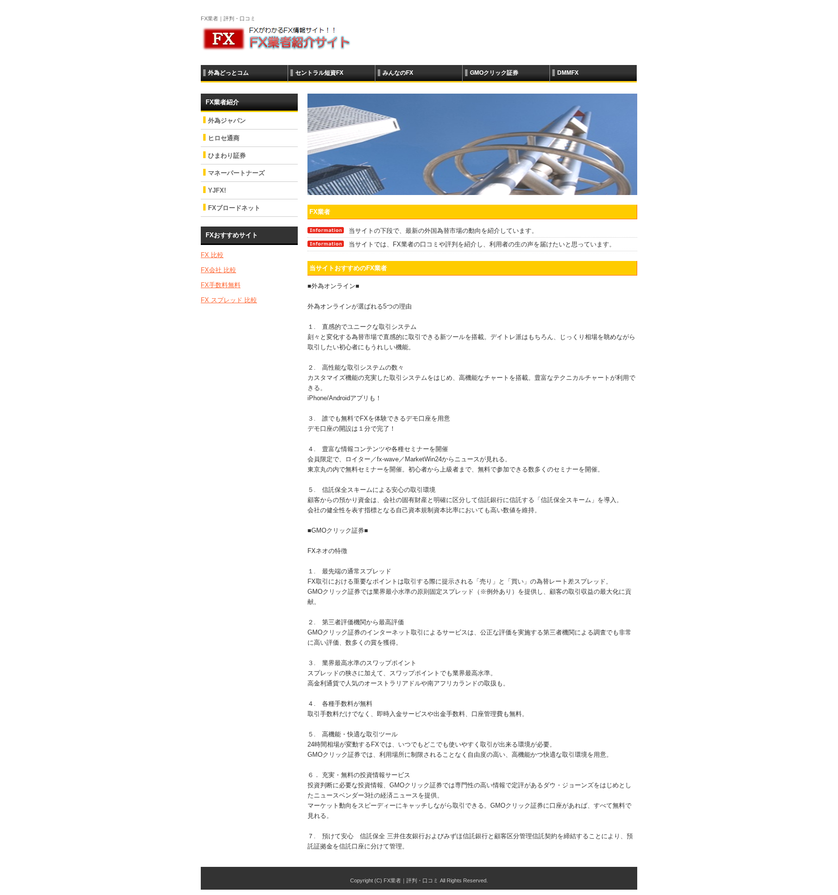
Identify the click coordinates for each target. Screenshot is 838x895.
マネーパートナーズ (236, 173)
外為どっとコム (228, 72)
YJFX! (217, 190)
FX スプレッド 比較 (229, 300)
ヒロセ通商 (224, 138)
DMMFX (568, 72)
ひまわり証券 (227, 155)
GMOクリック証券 (494, 72)
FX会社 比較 (218, 270)
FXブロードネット (234, 208)
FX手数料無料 (221, 285)
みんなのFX (398, 72)
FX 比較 (212, 255)
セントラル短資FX (319, 72)
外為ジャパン (227, 120)
